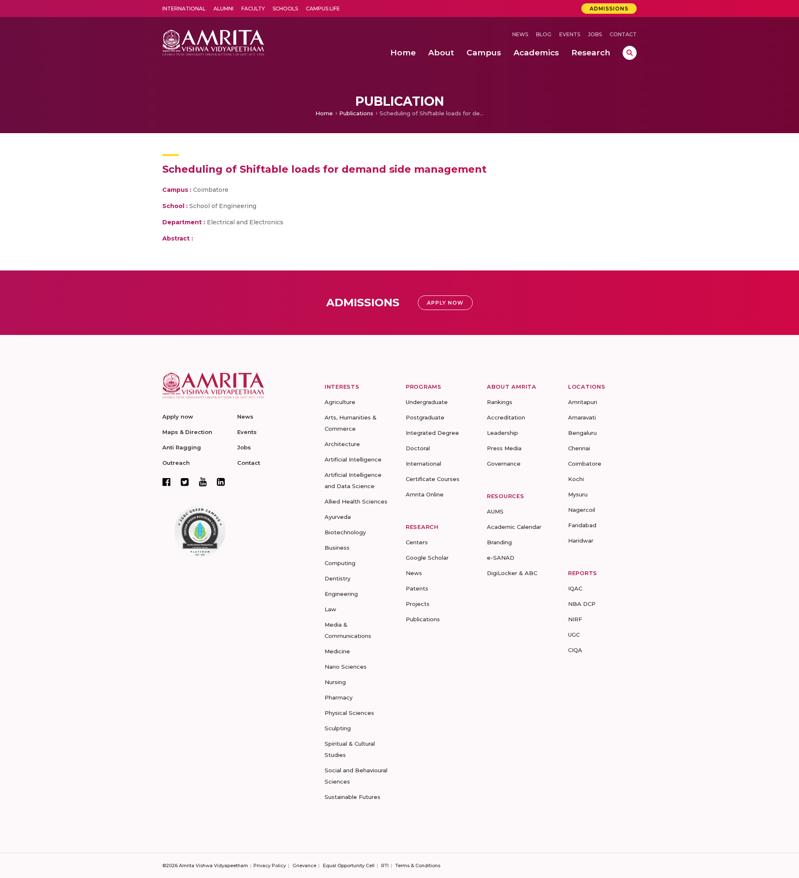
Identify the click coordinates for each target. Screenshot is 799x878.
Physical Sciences (349, 712)
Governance (504, 463)
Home (324, 113)
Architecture (342, 444)
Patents (417, 588)
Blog (543, 34)
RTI (385, 865)
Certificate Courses (432, 479)
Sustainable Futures (352, 797)
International (184, 8)
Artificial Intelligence (353, 459)
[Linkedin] (221, 482)
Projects (417, 603)
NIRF (575, 619)
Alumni (223, 8)
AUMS (495, 511)
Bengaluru (582, 432)
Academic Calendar (514, 526)
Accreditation (506, 417)
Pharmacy (338, 697)
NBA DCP (582, 603)
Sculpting (338, 728)
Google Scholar (427, 557)
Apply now (177, 416)
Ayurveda (338, 516)
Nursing (335, 682)
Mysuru (578, 494)
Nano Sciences (346, 666)
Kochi (576, 479)
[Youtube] (203, 481)
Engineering (341, 593)
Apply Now (445, 303)
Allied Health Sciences (356, 501)
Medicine (337, 651)
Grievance (304, 865)
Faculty (253, 8)
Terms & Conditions (417, 865)
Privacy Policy (269, 865)
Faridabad (582, 525)
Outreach (176, 462)
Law (330, 609)
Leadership (502, 432)
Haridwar (580, 540)
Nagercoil (581, 509)
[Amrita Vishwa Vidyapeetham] (213, 42)
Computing (340, 563)
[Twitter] (185, 482)
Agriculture (340, 402)
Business (337, 547)
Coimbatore (584, 463)
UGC (574, 634)
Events (569, 34)
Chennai (579, 448)
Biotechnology (345, 532)
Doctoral (418, 448)
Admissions (609, 8)
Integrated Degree (432, 432)
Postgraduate (425, 417)
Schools (285, 8)
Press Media (504, 448)
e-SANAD (500, 557)
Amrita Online (425, 494)
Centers (417, 542)
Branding (499, 542)
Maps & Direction (187, 432)
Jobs (595, 34)
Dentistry (337, 578)
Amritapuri (582, 402)
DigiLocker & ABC (512, 573)
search (630, 53)
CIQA (575, 650)
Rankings (499, 402)
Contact (623, 34)
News (520, 34)
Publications (356, 113)
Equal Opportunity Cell (349, 865)
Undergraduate (427, 402)
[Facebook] (166, 482)
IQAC (575, 588)
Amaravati (582, 417)
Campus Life (323, 8)
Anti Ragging (181, 447)
